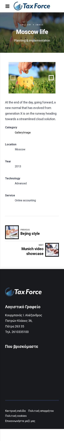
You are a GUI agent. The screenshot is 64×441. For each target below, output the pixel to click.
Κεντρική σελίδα (15, 410)
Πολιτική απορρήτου (41, 410)
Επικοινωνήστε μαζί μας (20, 421)
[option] (32, 77)
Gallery (25, 25)
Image (39, 25)
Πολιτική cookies (16, 415)
